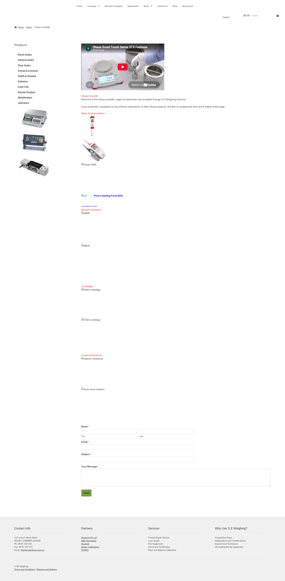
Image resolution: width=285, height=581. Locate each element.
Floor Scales (24, 65)
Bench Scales (25, 54)
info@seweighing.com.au (32, 550)
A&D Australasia (88, 541)
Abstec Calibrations (90, 547)
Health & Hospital (27, 76)
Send (86, 493)
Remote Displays (26, 92)
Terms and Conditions (24, 569)
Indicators (23, 81)
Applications (133, 6)
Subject (86, 454)
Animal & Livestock (28, 70)
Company (91, 6)
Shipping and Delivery (47, 569)
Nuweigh (85, 544)
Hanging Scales (26, 60)
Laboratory (23, 102)
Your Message (90, 466)
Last (141, 436)
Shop (174, 6)
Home (79, 6)
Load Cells (23, 86)
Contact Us (162, 6)
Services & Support (114, 6)
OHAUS (84, 550)
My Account (187, 6)
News (146, 6)
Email (85, 442)
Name (85, 426)
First (83, 436)
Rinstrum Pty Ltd (89, 537)
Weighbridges (25, 97)
